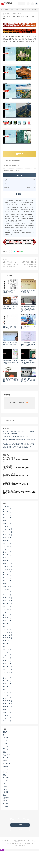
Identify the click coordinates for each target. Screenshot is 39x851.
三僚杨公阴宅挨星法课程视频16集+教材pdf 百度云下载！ (10, 380)
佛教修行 (6, 737)
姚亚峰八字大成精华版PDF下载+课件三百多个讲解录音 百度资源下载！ (10, 264)
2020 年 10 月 (7, 706)
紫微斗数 (6, 792)
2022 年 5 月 (7, 652)
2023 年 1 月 (7, 629)
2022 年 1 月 (7, 663)
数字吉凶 (6, 769)
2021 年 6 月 (7, 684)
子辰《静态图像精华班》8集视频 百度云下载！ (17, 447)
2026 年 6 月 (7, 512)
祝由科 (5, 786)
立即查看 (20, 825)
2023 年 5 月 (7, 618)
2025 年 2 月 (7, 558)
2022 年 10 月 (7, 638)
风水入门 (16, 9)
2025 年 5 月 (7, 549)
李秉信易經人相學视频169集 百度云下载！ (16, 476)
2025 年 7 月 (7, 543)
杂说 (4, 775)
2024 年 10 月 (7, 569)
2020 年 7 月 (7, 715)
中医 (4, 735)
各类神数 (6, 758)
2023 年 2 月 (7, 626)
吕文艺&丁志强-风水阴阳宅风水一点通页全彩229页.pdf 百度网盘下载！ (28, 344)
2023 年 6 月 (7, 615)
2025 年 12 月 (7, 529)
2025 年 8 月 (7, 540)
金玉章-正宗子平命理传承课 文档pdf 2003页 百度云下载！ (19, 492)
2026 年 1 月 (7, 526)
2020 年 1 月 (7, 721)
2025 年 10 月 (7, 535)
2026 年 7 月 (7, 509)
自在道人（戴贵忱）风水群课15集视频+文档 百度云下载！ (28, 380)
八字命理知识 (7, 743)
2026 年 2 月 (7, 523)
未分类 (5, 772)
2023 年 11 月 (7, 601)
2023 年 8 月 (7, 609)
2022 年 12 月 (7, 632)
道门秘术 (6, 798)
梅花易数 (6, 778)
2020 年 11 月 (7, 704)
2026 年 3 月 (7, 520)
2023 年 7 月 (7, 612)
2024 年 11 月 (7, 566)
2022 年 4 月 (7, 655)
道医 (4, 795)
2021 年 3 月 (7, 692)
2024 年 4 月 (7, 586)
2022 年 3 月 (7, 658)
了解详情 (20, 829)
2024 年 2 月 (7, 592)
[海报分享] (21, 251)
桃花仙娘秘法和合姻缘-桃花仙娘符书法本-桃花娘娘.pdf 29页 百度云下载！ (18, 432)
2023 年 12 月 (7, 598)
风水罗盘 (6, 803)
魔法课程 (6, 806)
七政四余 (6, 732)
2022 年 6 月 (7, 649)
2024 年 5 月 (7, 583)
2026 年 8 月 (7, 506)
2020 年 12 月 (7, 701)
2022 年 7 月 (7, 646)
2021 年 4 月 (7, 689)
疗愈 (4, 783)
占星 (4, 752)
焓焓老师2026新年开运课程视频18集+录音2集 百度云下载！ (10, 362)
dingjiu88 (6, 458)
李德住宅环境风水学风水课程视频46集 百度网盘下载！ (10, 344)
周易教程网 (10, 9)
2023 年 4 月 (7, 621)
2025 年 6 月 (7, 546)
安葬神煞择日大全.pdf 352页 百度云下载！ (16, 436)
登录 (26, 402)
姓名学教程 (6, 763)
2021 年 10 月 (7, 672)
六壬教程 (6, 746)
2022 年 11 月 (7, 635)
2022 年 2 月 (7, 661)
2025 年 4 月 (7, 552)
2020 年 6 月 (7, 718)
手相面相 (6, 766)
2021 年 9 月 (7, 675)
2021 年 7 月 (7, 681)
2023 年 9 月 (7, 606)
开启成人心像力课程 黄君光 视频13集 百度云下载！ (19, 444)
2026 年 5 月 (7, 515)
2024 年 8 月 (7, 575)
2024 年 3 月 (7, 589)
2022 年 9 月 (7, 641)
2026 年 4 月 (7, 517)
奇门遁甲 (6, 760)
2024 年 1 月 (7, 595)
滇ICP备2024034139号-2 (19, 843)
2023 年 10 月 (7, 603)
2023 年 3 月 (7, 623)
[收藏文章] (10, 251)
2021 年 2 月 (7, 695)
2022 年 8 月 (7, 643)
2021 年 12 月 (7, 666)
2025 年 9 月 (7, 538)
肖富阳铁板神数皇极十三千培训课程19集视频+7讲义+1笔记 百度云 (28, 264)
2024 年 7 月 (7, 578)
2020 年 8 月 (7, 712)
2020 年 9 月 (7, 709)
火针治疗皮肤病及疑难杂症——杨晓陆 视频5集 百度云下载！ (19, 440)
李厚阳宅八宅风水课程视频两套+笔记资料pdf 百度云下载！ (28, 362)
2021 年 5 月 (7, 686)
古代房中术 (6, 755)
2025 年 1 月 (7, 560)
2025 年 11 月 (7, 532)
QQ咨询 (20, 194)
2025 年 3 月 (7, 555)
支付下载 (19, 175)
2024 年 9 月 (7, 572)
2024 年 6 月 (7, 580)
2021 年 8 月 (7, 678)
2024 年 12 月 (7, 563)
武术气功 (6, 780)
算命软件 (6, 789)
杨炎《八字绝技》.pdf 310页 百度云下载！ (16, 459)
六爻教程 (6, 749)
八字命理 (6, 740)
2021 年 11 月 (7, 669)
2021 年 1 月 (7, 698)
